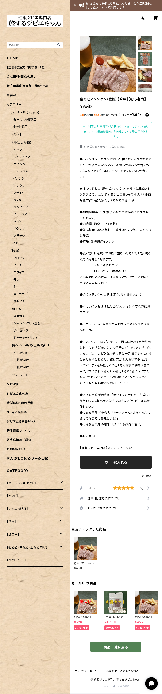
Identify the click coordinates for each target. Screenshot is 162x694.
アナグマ (19, 186)
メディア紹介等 (17, 412)
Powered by (111, 686)
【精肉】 (15, 251)
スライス (19, 272)
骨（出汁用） (21, 294)
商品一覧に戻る (116, 647)
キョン (17, 221)
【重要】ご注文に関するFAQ (26, 67)
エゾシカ (19, 164)
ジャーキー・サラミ (26, 338)
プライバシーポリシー (87, 671)
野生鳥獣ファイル (18, 431)
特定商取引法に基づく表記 (122, 671)
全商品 (11, 95)
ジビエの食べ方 (17, 394)
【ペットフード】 (20, 375)
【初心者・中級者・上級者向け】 (30, 346)
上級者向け (21, 367)
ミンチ (18, 265)
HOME (12, 58)
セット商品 (21, 127)
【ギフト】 (16, 135)
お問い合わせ (16, 449)
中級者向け (21, 360)
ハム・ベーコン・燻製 (27, 323)
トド (16, 243)
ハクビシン (21, 207)
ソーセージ (21, 330)
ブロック (19, 258)
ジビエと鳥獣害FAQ (21, 421)
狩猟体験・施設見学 (20, 403)
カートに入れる (116, 462)
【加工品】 (16, 309)
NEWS (12, 384)
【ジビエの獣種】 (20, 143)
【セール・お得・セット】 (25, 112)
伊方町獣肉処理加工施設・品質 (28, 86)
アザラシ (19, 236)
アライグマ (21, 193)
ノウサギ (19, 228)
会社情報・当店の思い (21, 77)
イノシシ (19, 178)
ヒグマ (18, 150)
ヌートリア (20, 214)
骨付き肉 (20, 301)
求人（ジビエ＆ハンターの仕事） (28, 458)
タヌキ (18, 200)
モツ (16, 279)
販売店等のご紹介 (19, 440)
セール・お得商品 (25, 119)
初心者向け (21, 353)
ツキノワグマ (22, 157)
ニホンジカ (21, 171)
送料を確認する (120, 146)
